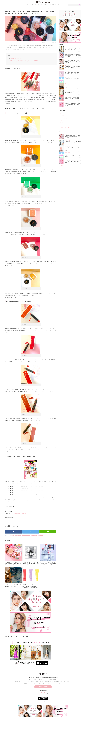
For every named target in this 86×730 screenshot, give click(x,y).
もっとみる (61, 165)
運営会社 (31, 701)
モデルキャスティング (51, 701)
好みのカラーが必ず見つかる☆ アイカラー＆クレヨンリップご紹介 (24, 60)
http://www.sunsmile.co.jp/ (20, 513)
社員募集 (44, 701)
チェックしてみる (43, 686)
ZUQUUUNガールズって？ (15, 58)
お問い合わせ (37, 701)
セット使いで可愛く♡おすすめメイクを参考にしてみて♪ (21, 61)
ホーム (6, 8)
